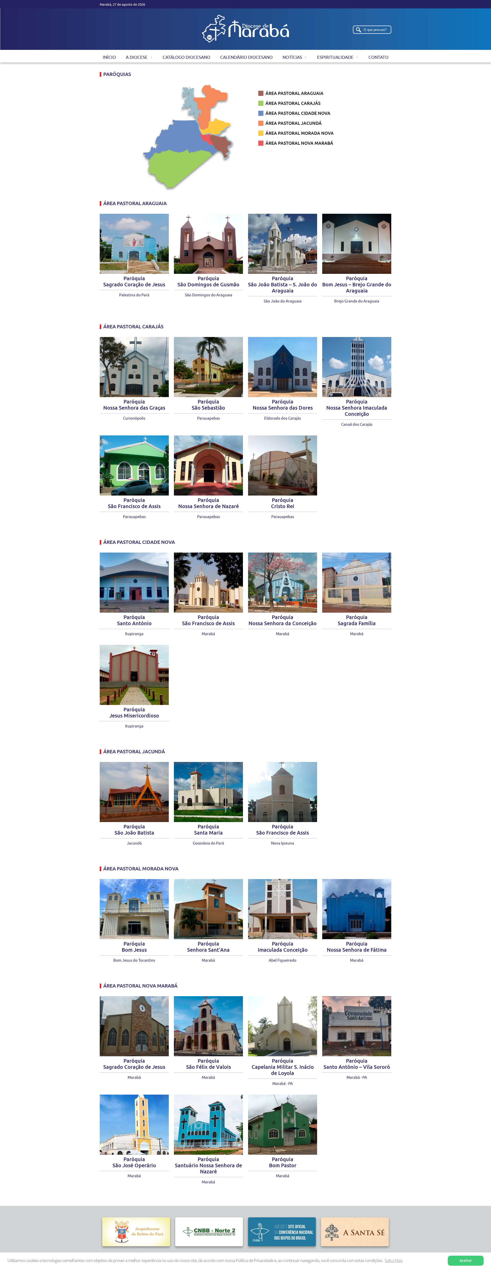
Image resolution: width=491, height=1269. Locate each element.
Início (109, 57)
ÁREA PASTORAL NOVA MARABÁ (299, 143)
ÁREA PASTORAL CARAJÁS (292, 103)
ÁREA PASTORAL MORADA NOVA (299, 133)
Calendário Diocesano (246, 57)
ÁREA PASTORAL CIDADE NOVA (297, 113)
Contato (378, 57)
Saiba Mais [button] (394, 1260)
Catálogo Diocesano (186, 57)
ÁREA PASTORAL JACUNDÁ (293, 123)
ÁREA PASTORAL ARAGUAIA (294, 93)
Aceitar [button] (466, 1260)
